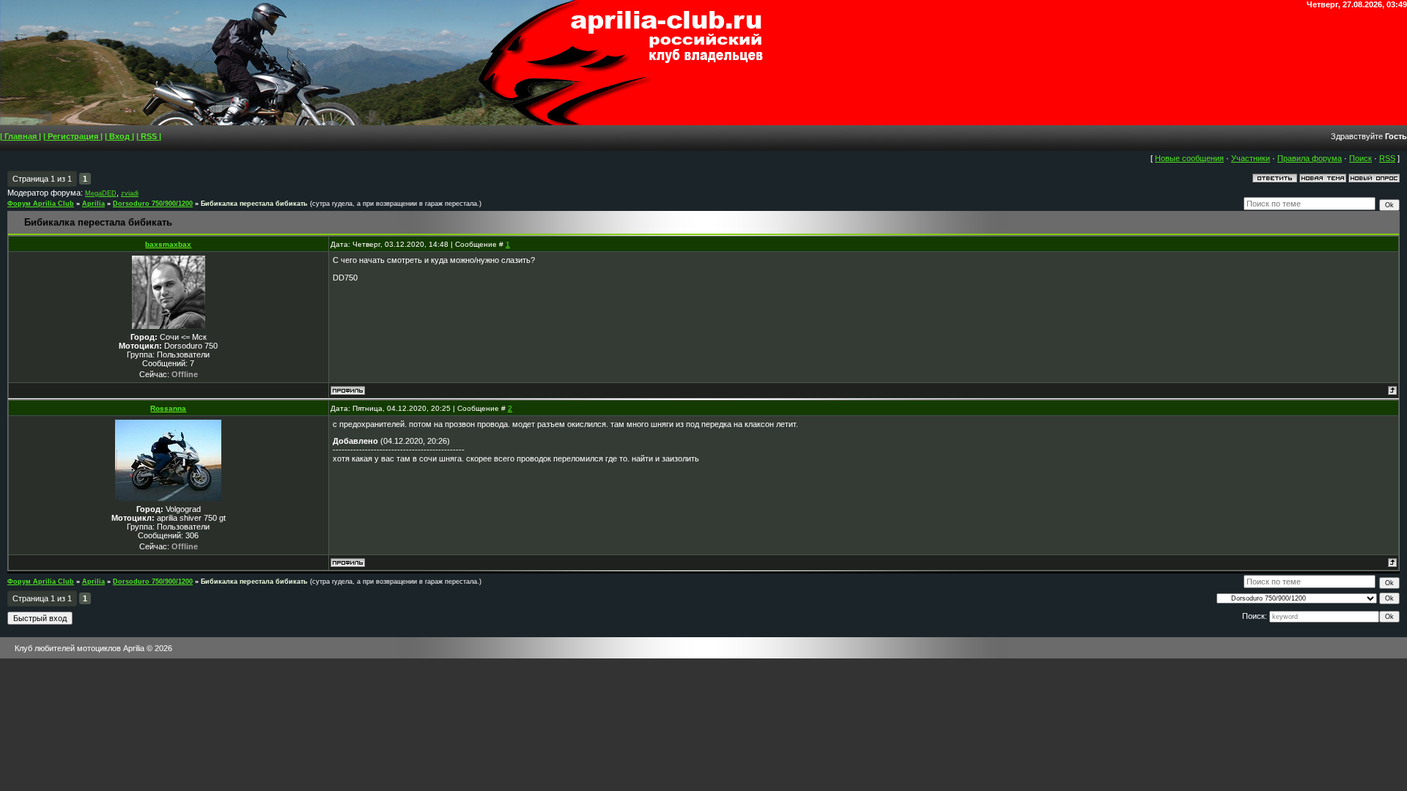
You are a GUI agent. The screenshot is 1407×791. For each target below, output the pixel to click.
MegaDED (101, 193)
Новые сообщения (1189, 158)
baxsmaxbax (168, 244)
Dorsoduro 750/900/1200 (153, 203)
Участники (1250, 158)
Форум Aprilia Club (40, 203)
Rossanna (168, 408)
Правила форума (1309, 158)
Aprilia (93, 203)
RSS (1387, 158)
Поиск (1360, 158)
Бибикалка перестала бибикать (254, 203)
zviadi (130, 193)
